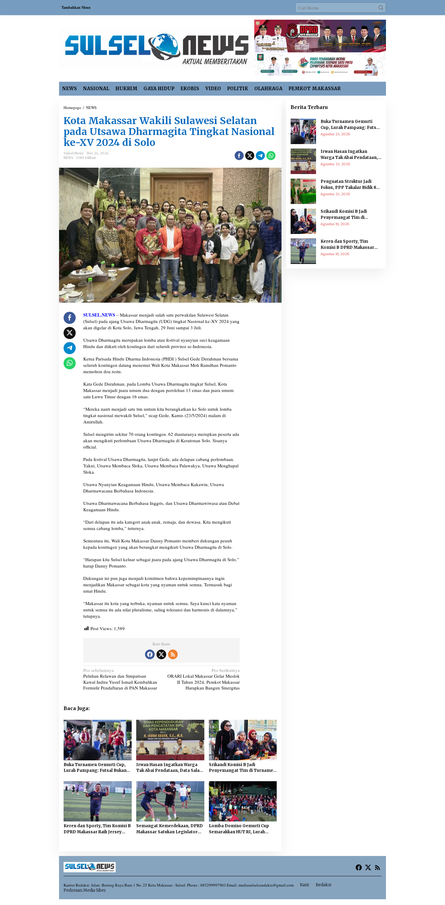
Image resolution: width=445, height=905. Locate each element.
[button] (381, 7)
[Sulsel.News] (156, 47)
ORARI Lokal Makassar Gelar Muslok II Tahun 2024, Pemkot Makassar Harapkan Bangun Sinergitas (203, 679)
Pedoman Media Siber (85, 890)
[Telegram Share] (260, 155)
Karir (304, 884)
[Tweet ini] (249, 155)
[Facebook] (150, 654)
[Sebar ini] (239, 155)
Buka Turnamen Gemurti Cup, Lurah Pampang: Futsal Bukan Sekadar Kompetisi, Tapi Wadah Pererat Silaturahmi (97, 768)
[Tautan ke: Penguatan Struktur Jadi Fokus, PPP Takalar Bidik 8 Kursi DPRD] (303, 191)
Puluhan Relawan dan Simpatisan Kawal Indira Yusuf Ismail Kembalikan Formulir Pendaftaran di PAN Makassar (120, 682)
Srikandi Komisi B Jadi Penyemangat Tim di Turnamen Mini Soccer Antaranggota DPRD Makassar (242, 768)
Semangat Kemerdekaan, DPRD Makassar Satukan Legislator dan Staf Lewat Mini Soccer (169, 829)
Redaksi (323, 884)
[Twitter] (161, 654)
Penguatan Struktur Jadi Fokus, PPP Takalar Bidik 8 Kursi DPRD (348, 184)
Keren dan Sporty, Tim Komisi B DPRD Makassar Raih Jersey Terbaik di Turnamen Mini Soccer (97, 829)
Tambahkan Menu (76, 7)
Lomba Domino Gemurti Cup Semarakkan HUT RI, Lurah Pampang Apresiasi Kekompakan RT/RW (239, 829)
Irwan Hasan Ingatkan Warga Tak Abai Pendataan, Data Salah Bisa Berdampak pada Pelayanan (169, 768)
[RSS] (173, 654)
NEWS (68, 158)
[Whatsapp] (270, 155)
